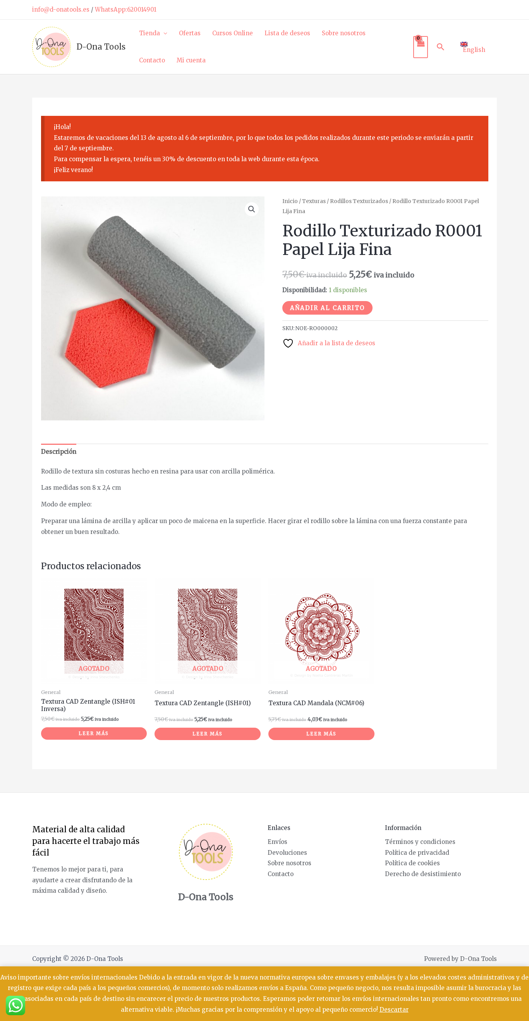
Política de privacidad (417, 852)
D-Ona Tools (101, 47)
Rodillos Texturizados (359, 201)
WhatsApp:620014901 (125, 9)
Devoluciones (287, 852)
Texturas (314, 201)
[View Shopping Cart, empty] (420, 47)
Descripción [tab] (58, 451)
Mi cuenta (191, 60)
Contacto (152, 60)
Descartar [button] (394, 1009)
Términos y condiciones (420, 841)
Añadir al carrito (327, 308)
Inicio (290, 201)
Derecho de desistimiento (423, 874)
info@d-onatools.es (60, 9)
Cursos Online (232, 33)
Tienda (149, 33)
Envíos (277, 841)
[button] (441, 47)
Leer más (94, 733)
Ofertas (190, 33)
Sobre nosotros (344, 33)
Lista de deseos (287, 33)
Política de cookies (412, 863)
